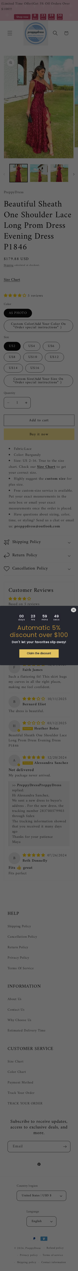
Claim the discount (39, 653)
